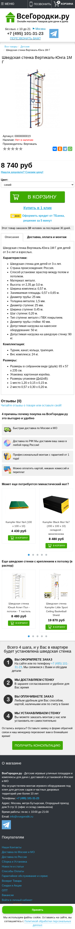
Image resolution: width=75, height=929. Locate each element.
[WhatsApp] (70, 149)
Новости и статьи (13, 866)
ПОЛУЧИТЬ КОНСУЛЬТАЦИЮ (37, 745)
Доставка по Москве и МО (18, 852)
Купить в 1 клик (37, 208)
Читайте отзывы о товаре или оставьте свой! (31, 405)
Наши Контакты (11, 847)
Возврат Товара (11, 880)
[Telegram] (65, 149)
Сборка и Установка (14, 861)
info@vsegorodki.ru (21, 816)
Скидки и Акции (11, 885)
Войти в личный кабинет (17, 899)
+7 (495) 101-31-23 (25, 33)
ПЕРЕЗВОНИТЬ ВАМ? (25, 38)
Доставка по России (14, 856)
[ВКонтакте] (55, 149)
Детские (25, 46)
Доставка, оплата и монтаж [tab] (46, 237)
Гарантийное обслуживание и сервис (25, 875)
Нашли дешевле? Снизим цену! (22, 172)
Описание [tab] (12, 237)
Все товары (11, 46)
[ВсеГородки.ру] (38, 17)
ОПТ (5, 890)
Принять (37, 909)
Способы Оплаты (13, 871)
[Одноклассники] (60, 149)
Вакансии (8, 895)
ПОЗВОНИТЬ (42, 4)
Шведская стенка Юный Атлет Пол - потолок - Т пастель (19, 607)
